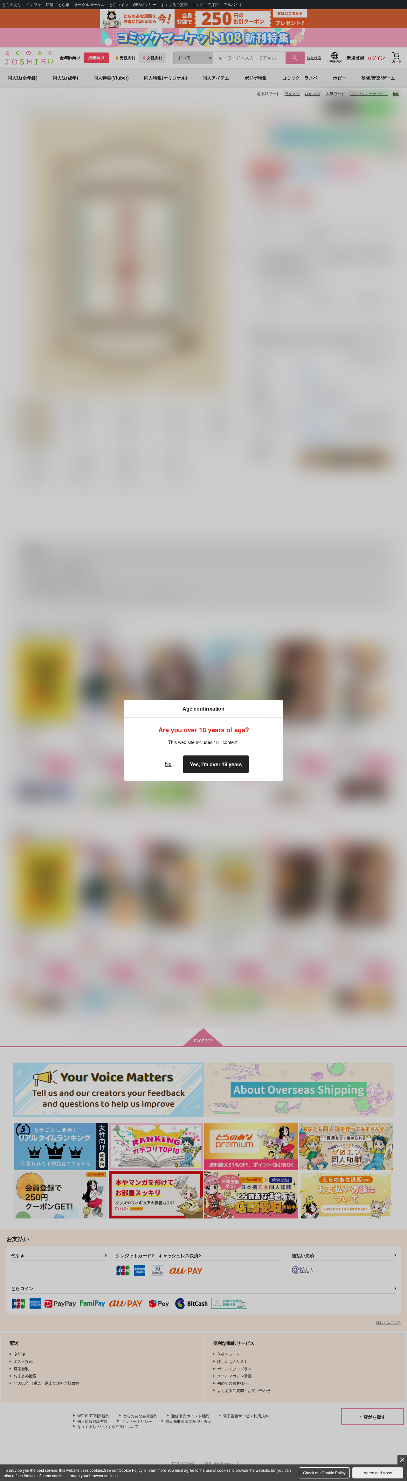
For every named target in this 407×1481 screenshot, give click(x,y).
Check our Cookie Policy (324, 1472)
